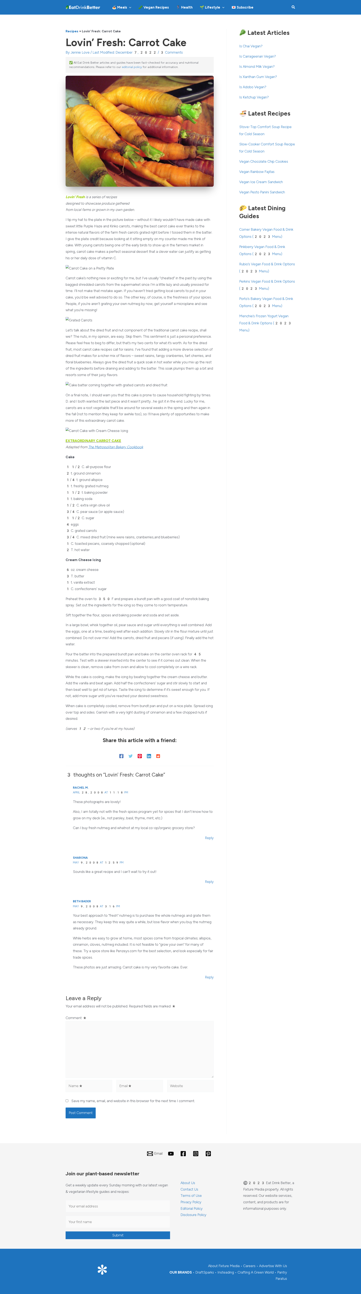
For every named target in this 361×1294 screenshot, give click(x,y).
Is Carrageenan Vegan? (257, 56)
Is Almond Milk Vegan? (257, 66)
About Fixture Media (224, 1266)
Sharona (80, 858)
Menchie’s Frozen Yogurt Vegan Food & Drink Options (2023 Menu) (265, 323)
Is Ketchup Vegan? (254, 97)
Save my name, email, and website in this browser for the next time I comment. (133, 1101)
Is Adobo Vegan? (252, 87)
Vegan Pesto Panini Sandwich (262, 192)
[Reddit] (158, 756)
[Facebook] (121, 756)
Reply (209, 838)
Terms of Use (191, 1195)
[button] (129, 7)
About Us (187, 1183)
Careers (249, 1266)
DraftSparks (204, 1272)
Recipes (72, 31)
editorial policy (132, 67)
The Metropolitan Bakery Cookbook (115, 447)
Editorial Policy (191, 1208)
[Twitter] (130, 756)
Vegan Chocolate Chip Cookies (263, 161)
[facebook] (184, 1154)
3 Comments (171, 52)
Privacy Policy (190, 1202)
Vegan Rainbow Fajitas (257, 172)
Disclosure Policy (193, 1215)
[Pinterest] (140, 756)
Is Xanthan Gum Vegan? (258, 77)
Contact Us (189, 1189)
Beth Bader (82, 901)
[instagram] (196, 1154)
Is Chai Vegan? (251, 46)
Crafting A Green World (256, 1272)
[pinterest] (209, 1154)
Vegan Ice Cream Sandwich (261, 182)
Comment (76, 1018)
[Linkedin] (149, 756)
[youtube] (172, 1154)
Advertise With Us (273, 1266)
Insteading (225, 1272)
